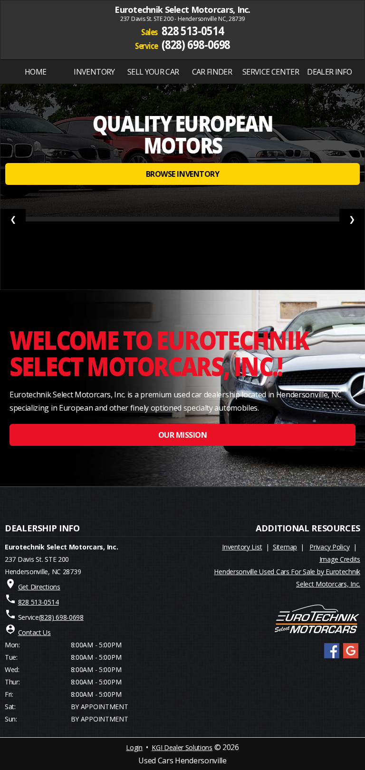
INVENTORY (94, 72)
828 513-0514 (193, 30)
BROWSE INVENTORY (182, 174)
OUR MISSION (182, 435)
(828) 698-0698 (196, 44)
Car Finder (212, 72)
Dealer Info (329, 72)
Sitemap (285, 546)
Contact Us (34, 632)
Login (134, 747)
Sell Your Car (153, 72)
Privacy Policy (329, 546)
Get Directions (39, 586)
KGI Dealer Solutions (182, 747)
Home (35, 72)
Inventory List (242, 546)
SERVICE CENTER (270, 72)
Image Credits (339, 559)
